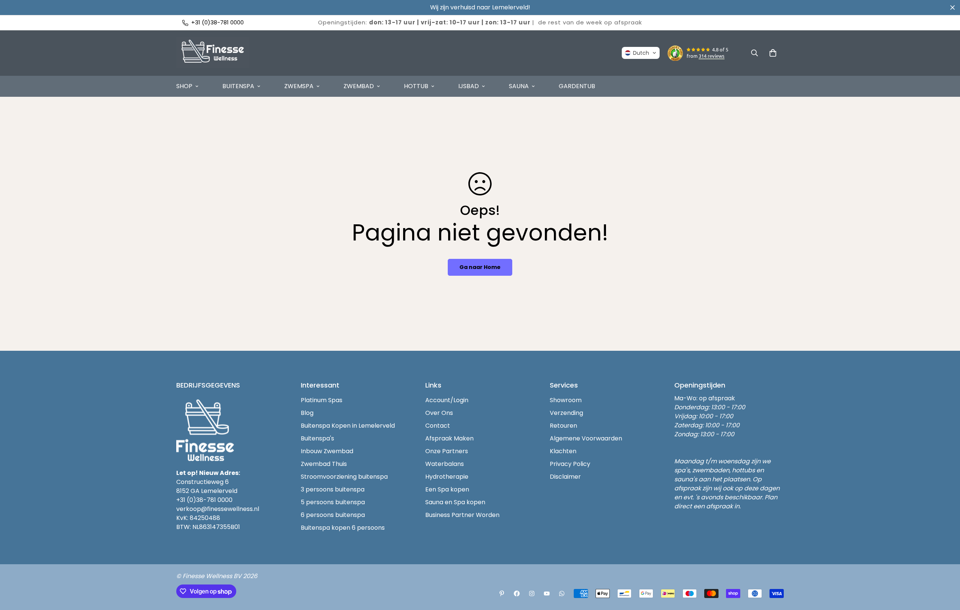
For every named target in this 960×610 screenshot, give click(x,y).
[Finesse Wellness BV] (212, 53)
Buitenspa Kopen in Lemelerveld (348, 425)
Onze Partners (446, 451)
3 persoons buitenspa (332, 489)
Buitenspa (238, 86)
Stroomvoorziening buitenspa (344, 476)
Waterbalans (444, 464)
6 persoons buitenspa (333, 515)
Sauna (519, 86)
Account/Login (446, 400)
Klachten (563, 451)
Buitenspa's (317, 438)
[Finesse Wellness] (502, 593)
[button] (641, 53)
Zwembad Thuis (324, 464)
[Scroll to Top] (945, 569)
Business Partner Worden (462, 515)
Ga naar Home (480, 267)
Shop (184, 86)
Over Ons (439, 413)
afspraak (628, 22)
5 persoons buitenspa (333, 502)
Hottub (416, 86)
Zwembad (359, 86)
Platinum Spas (321, 400)
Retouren (563, 425)
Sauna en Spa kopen (455, 502)
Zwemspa (299, 86)
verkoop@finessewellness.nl (217, 509)
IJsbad (468, 86)
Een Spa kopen (447, 489)
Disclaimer (565, 476)
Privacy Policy (570, 464)
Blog (307, 413)
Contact (437, 425)
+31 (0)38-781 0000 (204, 500)
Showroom (566, 400)
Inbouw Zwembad (327, 451)
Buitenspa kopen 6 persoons (343, 527)
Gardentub (577, 86)
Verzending (566, 413)
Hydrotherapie (446, 476)
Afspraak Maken (449, 438)
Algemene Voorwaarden (586, 438)
